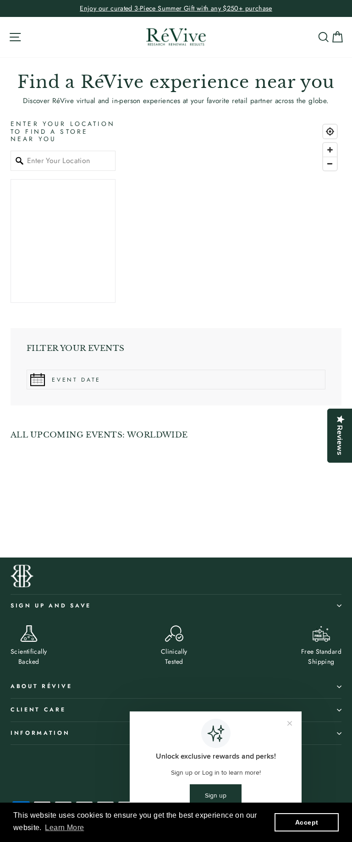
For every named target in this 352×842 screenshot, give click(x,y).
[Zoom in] (330, 150)
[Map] (236, 211)
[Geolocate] (330, 131)
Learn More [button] (64, 827)
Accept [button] (306, 822)
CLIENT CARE (38, 709)
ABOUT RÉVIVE (41, 686)
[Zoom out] (330, 163)
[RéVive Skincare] (176, 37)
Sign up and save (51, 605)
